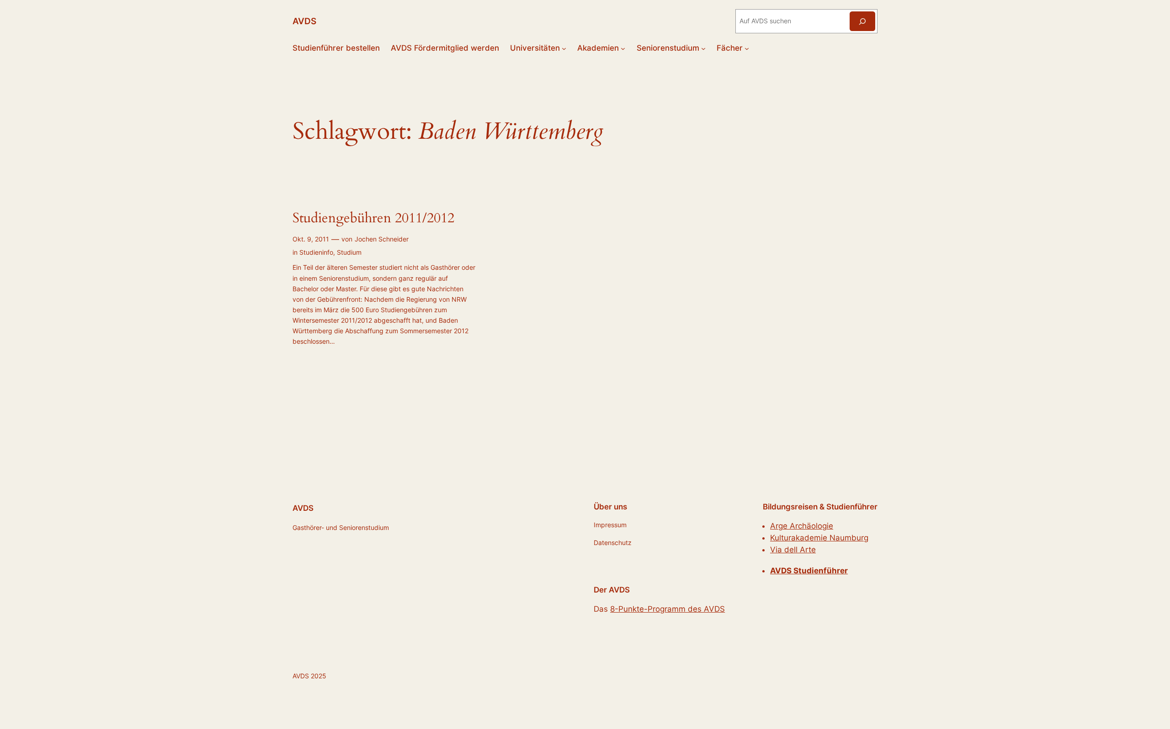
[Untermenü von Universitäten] (564, 48)
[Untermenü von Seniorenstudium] (703, 48)
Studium (349, 252)
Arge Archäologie (801, 525)
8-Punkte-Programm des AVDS (667, 609)
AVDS (304, 21)
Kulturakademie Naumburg (819, 537)
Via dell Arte (793, 549)
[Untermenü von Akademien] (623, 48)
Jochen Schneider (382, 239)
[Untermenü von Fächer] (747, 48)
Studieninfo (316, 252)
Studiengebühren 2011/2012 (373, 218)
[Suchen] (862, 21)
